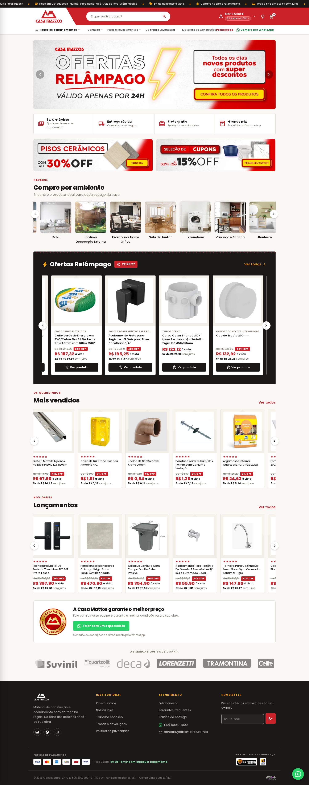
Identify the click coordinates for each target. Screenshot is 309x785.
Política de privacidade (112, 731)
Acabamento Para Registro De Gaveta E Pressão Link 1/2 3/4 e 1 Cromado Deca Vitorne (192, 571)
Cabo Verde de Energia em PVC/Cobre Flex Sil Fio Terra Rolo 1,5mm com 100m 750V (72, 339)
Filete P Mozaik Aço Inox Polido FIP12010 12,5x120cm (48, 462)
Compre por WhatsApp (257, 30)
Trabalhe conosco (109, 717)
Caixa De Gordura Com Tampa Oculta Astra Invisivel (141, 569)
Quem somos (106, 703)
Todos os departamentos (58, 30)
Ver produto (74, 367)
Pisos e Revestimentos (124, 30)
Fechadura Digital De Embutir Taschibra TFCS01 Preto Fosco (48, 569)
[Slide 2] (156, 106)
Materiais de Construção (201, 30)
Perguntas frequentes (175, 710)
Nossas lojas (105, 710)
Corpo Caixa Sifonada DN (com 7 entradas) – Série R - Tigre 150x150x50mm (180, 339)
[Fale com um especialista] (298, 774)
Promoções (224, 30)
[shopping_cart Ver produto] (50, 431)
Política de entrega (173, 717)
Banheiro (95, 30)
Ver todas (255, 264)
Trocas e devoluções (111, 724)
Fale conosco (168, 703)
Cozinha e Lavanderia (161, 30)
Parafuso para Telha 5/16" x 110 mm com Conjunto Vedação (192, 464)
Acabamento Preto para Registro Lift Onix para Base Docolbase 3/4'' (126, 339)
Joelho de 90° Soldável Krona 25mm (141, 462)
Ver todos (267, 402)
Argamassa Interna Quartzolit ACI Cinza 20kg (238, 462)
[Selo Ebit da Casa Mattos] (263, 761)
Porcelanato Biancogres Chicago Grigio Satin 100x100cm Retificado (95, 569)
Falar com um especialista (104, 626)
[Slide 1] (153, 106)
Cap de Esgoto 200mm (230, 336)
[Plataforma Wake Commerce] (271, 778)
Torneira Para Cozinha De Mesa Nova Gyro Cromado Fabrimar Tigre (239, 569)
